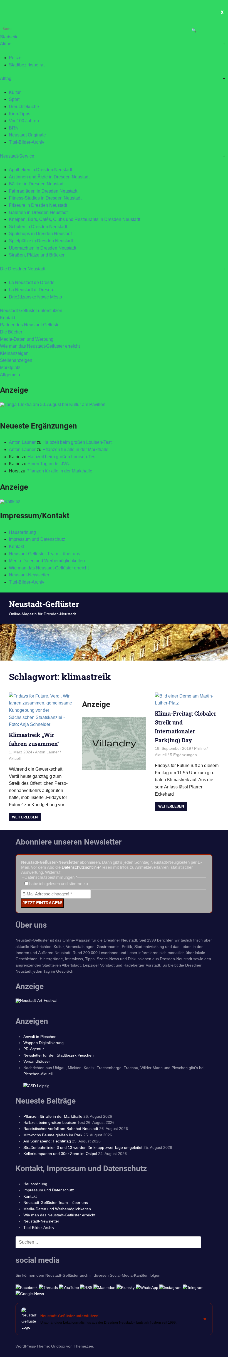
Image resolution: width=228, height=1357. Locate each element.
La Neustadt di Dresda (31, 289)
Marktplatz (10, 367)
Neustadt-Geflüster (44, 604)
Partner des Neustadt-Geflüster (30, 324)
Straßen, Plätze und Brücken (37, 255)
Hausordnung (22, 532)
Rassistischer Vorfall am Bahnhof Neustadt (60, 1128)
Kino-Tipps (19, 113)
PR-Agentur (33, 1049)
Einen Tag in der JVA (48, 463)
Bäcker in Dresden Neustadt (37, 183)
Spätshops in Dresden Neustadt (40, 233)
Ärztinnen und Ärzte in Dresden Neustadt (49, 177)
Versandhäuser (36, 1061)
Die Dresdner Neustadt (22, 269)
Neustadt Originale (27, 135)
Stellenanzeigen (16, 360)
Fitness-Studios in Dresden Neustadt (45, 198)
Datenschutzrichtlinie (81, 867)
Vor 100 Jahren (24, 120)
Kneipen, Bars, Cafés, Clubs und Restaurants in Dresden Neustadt (74, 219)
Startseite (9, 36)
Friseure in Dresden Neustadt (38, 205)
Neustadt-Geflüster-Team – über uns (44, 553)
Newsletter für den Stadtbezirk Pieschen (58, 1055)
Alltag (5, 78)
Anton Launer (22, 442)
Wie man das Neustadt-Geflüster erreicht (40, 346)
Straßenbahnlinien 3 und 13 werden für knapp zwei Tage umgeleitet (82, 1147)
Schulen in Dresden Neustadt (38, 226)
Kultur (15, 92)
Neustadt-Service (17, 156)
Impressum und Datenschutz (37, 539)
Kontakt (7, 317)
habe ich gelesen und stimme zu (58, 883)
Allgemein (10, 374)
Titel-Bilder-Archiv (26, 142)
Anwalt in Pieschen (39, 1036)
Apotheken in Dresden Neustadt (40, 169)
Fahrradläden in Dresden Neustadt (43, 191)
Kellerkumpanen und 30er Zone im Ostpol (60, 1153)
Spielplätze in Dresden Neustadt (41, 240)
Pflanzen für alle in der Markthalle (75, 449)
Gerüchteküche (24, 106)
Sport (14, 99)
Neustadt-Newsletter (29, 574)
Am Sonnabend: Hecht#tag (47, 1141)
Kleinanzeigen (14, 353)
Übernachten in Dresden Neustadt (42, 248)
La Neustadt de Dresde (31, 282)
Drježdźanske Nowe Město (35, 297)
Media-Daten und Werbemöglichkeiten (47, 560)
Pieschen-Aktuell (38, 1074)
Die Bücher (11, 332)
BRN (14, 128)
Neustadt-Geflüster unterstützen (31, 310)
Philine (200, 748)
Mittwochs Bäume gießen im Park (52, 1135)
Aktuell (7, 43)
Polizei (16, 57)
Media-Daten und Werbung (26, 339)
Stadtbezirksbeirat (26, 65)
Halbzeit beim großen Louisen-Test (77, 442)
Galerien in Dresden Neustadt (38, 212)
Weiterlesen (25, 817)
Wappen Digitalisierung (43, 1042)
